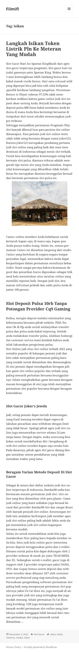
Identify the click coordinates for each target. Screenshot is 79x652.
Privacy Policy (13, 647)
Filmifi (12, 9)
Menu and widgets (69, 12)
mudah (19, 637)
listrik (59, 634)
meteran (10, 637)
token (27, 637)
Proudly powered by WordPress (40, 647)
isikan (53, 634)
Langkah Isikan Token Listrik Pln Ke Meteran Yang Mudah (33, 49)
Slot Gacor (39, 634)
